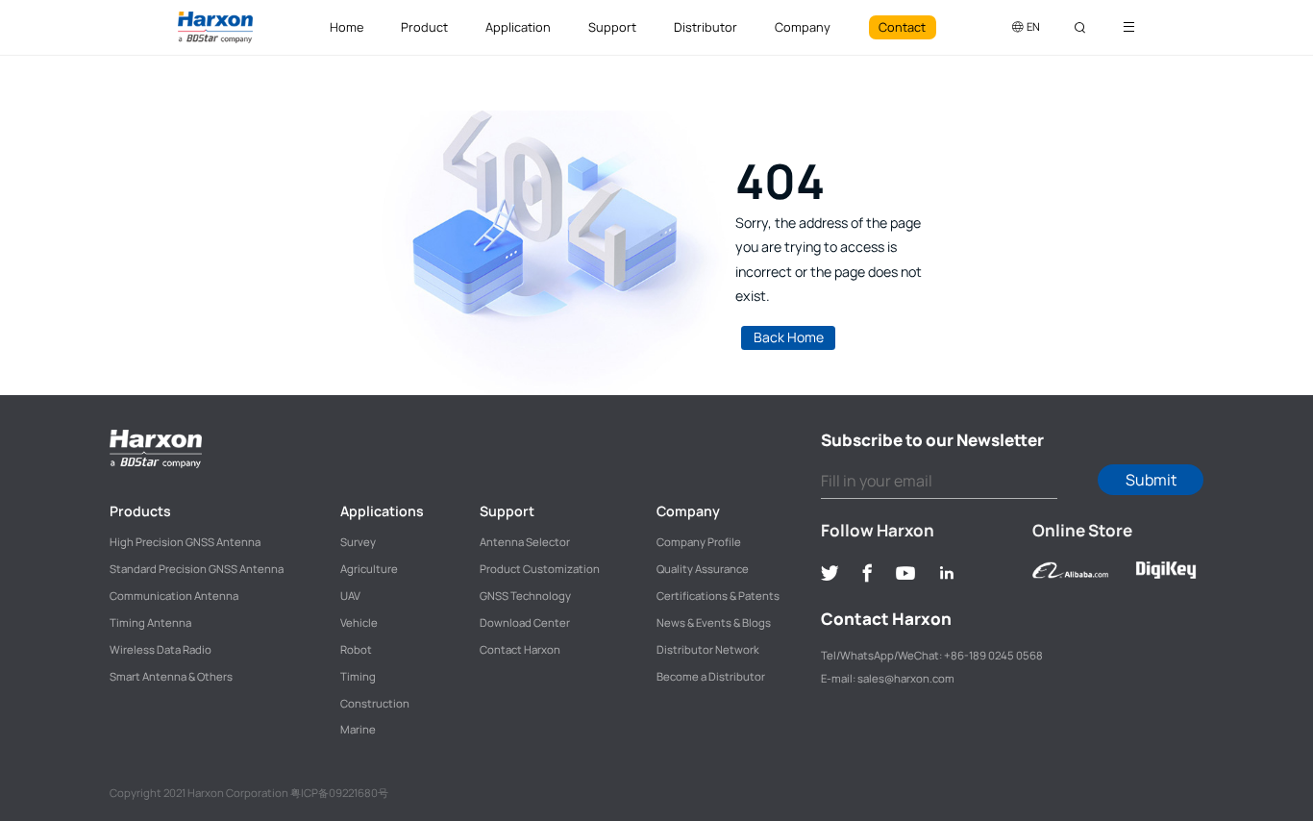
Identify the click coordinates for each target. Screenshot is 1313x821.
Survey (358, 542)
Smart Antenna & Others (171, 676)
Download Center (525, 622)
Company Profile (698, 542)
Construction (374, 703)
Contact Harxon (520, 649)
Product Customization (540, 568)
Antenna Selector (525, 542)
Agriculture (369, 568)
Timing (358, 676)
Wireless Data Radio (160, 649)
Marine (358, 729)
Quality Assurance (702, 568)
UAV (350, 595)
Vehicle (359, 622)
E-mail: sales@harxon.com (887, 678)
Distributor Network (707, 649)
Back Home (789, 337)
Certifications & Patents (718, 595)
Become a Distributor (710, 676)
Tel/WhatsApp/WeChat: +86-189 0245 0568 (932, 655)
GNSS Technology (525, 595)
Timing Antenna (150, 622)
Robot (356, 649)
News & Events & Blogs (713, 622)
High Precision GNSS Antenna (185, 542)
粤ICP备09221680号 (339, 792)
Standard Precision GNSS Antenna (197, 568)
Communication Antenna (174, 595)
